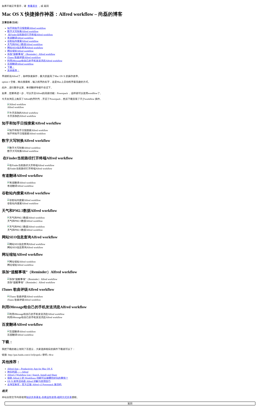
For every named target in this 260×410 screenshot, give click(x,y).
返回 (46, 6)
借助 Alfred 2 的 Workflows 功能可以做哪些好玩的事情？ (37, 378)
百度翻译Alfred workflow (20, 64)
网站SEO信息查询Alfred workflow (25, 47)
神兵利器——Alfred (17, 372)
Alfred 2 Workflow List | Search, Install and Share (32, 374)
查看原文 (32, 6)
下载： (11, 67)
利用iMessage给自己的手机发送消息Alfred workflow (34, 60)
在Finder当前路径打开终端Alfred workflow (30, 34)
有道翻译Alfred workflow (20, 38)
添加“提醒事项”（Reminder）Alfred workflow (31, 54)
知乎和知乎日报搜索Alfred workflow (26, 28)
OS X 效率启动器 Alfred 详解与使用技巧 (29, 381)
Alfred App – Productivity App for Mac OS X (30, 368)
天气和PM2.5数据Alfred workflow (25, 44)
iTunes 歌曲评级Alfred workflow (24, 57)
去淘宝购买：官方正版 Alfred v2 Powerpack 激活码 (34, 384)
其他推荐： (13, 70)
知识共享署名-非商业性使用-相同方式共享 (49, 397)
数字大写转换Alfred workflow (22, 31)
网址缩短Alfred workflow (20, 51)
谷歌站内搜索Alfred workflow (22, 41)
